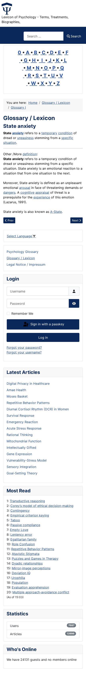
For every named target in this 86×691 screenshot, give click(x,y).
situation (9, 143)
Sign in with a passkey (46, 324)
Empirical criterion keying (29, 515)
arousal (24, 188)
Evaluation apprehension (30, 587)
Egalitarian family (23, 539)
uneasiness (25, 138)
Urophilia (18, 578)
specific (67, 138)
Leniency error (21, 535)
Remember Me (22, 313)
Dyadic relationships (27, 563)
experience (41, 197)
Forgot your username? (24, 352)
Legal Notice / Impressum (26, 264)
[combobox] (44, 36)
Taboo (15, 520)
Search (76, 36)
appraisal (42, 192)
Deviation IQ (21, 573)
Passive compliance (25, 525)
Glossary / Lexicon (21, 258)
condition (65, 133)
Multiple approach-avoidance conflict (40, 592)
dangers (9, 192)
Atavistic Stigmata (25, 554)
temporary (49, 133)
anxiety (18, 133)
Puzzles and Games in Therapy (35, 559)
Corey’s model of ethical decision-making (41, 506)
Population (20, 583)
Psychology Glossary (22, 252)
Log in (43, 337)
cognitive (27, 192)
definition (30, 154)
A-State (56, 212)
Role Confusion (23, 544)
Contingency (20, 511)
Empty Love (19, 530)
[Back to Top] (79, 683)
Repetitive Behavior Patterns (32, 549)
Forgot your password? (24, 348)
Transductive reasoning (27, 501)
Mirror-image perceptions (31, 568)
